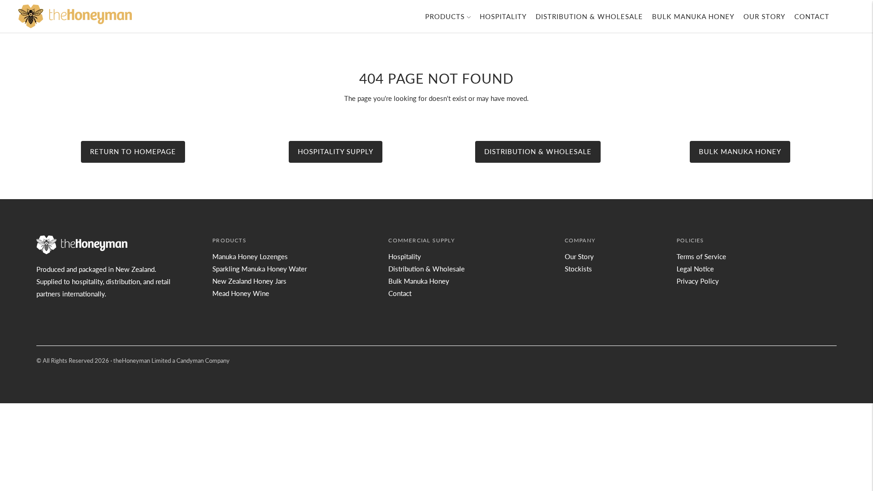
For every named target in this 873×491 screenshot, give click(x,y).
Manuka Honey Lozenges (250, 256)
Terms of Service (701, 256)
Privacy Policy (698, 281)
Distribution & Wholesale (589, 16)
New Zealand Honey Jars (249, 281)
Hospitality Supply (335, 151)
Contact (811, 16)
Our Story (764, 16)
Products (445, 16)
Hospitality (503, 16)
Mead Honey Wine (240, 293)
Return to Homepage (133, 151)
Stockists (578, 269)
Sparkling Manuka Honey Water (259, 269)
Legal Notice (695, 269)
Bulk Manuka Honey (693, 16)
